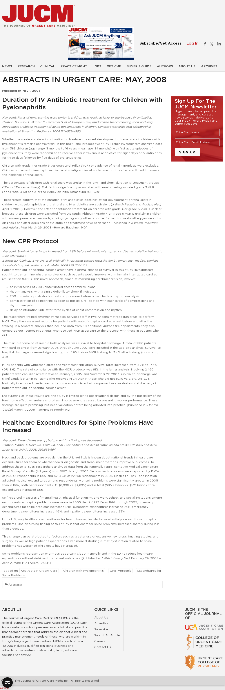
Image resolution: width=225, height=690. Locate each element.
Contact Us (102, 647)
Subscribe (101, 629)
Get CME (114, 66)
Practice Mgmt (74, 66)
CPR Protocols (120, 570)
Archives (209, 66)
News (7, 66)
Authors (165, 66)
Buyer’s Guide (139, 66)
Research (26, 66)
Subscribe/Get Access (160, 43)
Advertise (101, 623)
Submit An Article (107, 635)
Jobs (97, 66)
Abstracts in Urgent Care (39, 570)
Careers (99, 641)
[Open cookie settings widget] (7, 682)
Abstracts (15, 584)
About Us (187, 66)
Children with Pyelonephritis (83, 570)
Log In (192, 43)
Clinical (47, 66)
